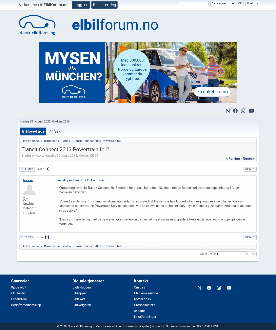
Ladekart (79, 299)
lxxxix (28, 180)
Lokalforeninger (145, 317)
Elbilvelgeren (82, 305)
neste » (249, 159)
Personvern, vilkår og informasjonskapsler (122, 326)
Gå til (203, 253)
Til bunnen (27, 169)
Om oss (139, 287)
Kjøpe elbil (18, 287)
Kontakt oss (142, 299)
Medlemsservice (146, 293)
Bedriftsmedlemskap (26, 305)
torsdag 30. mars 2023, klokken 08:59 (81, 180)
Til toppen (27, 237)
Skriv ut (250, 169)
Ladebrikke (19, 299)
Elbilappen (80, 293)
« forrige (233, 159)
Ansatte (139, 311)
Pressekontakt (144, 305)
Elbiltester (18, 293)
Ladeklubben (82, 287)
